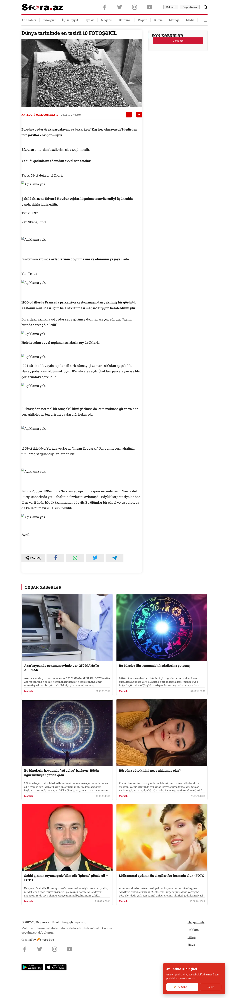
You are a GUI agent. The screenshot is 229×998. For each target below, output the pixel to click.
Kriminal (125, 20)
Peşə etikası (190, 7)
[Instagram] (134, 7)
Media (190, 20)
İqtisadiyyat (70, 20)
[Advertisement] (178, 63)
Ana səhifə (28, 20)
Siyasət (89, 20)
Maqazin (107, 20)
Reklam (170, 7)
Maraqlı (174, 20)
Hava (191, 944)
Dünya (158, 20)
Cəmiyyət (49, 20)
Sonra (211, 986)
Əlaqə (192, 937)
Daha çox (178, 40)
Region (142, 20)
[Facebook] (104, 7)
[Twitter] (119, 7)
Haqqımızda (196, 922)
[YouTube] (150, 7)
